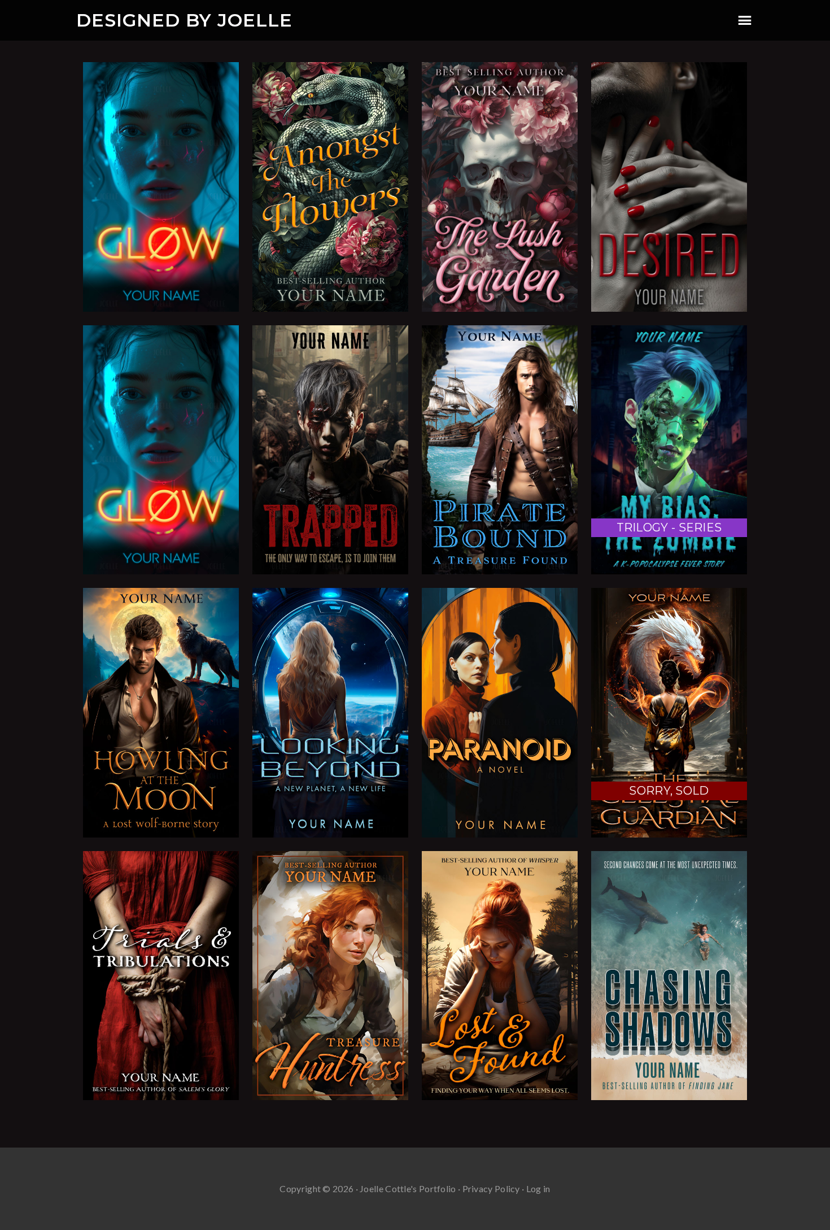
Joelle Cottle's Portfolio (408, 1188)
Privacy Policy (491, 1188)
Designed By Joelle (184, 20)
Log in (538, 1188)
